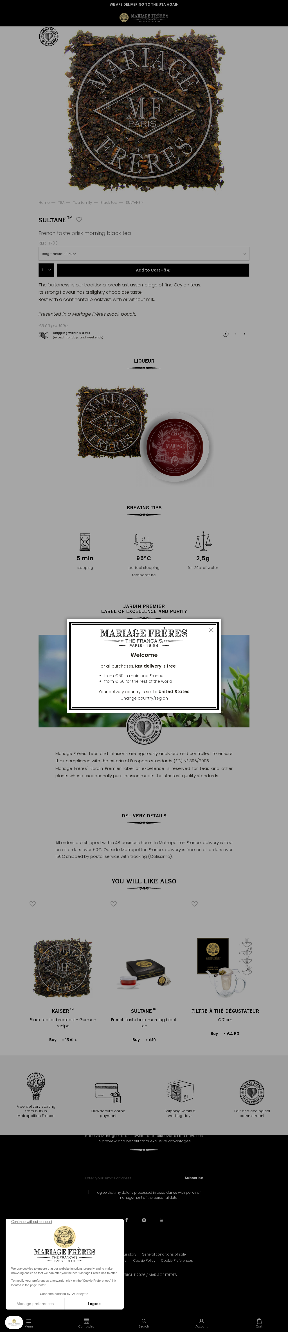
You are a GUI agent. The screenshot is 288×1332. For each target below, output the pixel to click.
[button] (86, 1323)
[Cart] (259, 1323)
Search (144, 1326)
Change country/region (144, 698)
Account (201, 1326)
